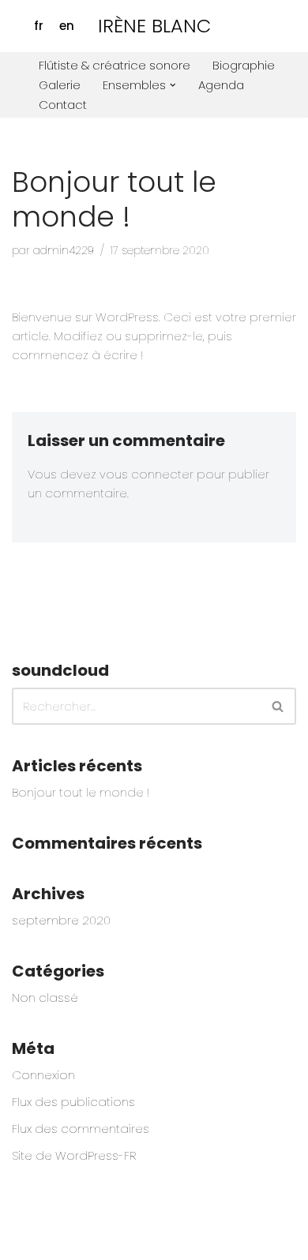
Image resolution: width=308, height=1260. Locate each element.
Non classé (45, 997)
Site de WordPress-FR (74, 1155)
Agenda (221, 85)
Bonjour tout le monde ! (80, 792)
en (66, 25)
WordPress (161, 1244)
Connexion (43, 1075)
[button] (173, 85)
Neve (27, 1244)
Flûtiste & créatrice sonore (114, 65)
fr (38, 25)
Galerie (60, 85)
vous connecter (146, 474)
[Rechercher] (278, 706)
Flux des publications (73, 1101)
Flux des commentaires (80, 1128)
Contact (63, 104)
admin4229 (63, 250)
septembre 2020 (61, 920)
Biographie (243, 65)
